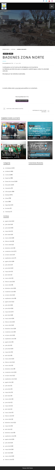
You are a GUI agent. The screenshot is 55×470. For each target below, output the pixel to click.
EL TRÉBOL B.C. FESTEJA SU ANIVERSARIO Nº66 (11, 154)
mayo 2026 (8, 231)
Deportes (5, 150)
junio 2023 (8, 349)
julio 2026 (7, 224)
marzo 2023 (8, 359)
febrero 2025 (8, 281)
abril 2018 (7, 453)
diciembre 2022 (9, 369)
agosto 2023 (8, 342)
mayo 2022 (8, 392)
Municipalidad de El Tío (8, 63)
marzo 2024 (8, 318)
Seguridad (8, 205)
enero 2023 (8, 365)
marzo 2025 (8, 278)
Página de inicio (6, 49)
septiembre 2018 (9, 436)
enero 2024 (8, 325)
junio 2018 (8, 446)
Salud (6, 201)
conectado (18, 88)
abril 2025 (7, 275)
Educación (8, 185)
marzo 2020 (8, 412)
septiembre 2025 (9, 258)
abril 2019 (7, 429)
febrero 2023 (8, 362)
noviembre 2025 (9, 251)
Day (30, 157)
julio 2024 (7, 305)
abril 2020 (7, 409)
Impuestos (8, 188)
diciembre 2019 (9, 422)
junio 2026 (8, 228)
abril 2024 (7, 315)
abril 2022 (7, 396)
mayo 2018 (8, 449)
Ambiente (7, 171)
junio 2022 (8, 389)
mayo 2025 (8, 271)
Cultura (7, 175)
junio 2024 (8, 308)
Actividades (32, 152)
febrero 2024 (8, 322)
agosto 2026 (8, 221)
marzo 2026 (8, 238)
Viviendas (7, 211)
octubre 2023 (8, 335)
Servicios (7, 208)
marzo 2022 (8, 399)
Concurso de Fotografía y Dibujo (39, 155)
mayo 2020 (8, 406)
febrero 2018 (8, 459)
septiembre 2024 (9, 298)
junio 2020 (8, 402)
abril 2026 (7, 234)
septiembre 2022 (9, 379)
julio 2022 (7, 385)
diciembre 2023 (9, 328)
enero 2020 (8, 419)
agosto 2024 (8, 302)
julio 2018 (7, 443)
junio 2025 (8, 268)
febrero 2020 (8, 416)
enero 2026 (8, 244)
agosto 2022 (8, 382)
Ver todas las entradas (22, 100)
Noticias (13, 49)
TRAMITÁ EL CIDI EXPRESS (10, 135)
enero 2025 (8, 285)
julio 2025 (7, 265)
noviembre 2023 (9, 332)
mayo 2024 (8, 312)
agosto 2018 (8, 439)
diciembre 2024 (9, 288)
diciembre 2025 (9, 248)
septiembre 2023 (9, 339)
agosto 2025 (8, 261)
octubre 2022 (8, 375)
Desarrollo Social (9, 181)
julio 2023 (7, 345)
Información (6, 133)
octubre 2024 (8, 295)
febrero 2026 (8, 241)
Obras (11, 53)
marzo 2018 (8, 456)
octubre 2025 (8, 255)
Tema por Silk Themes (27, 468)
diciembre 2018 (9, 432)
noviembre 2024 (9, 291)
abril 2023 (7, 355)
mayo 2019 (8, 426)
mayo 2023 (8, 352)
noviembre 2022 (9, 372)
